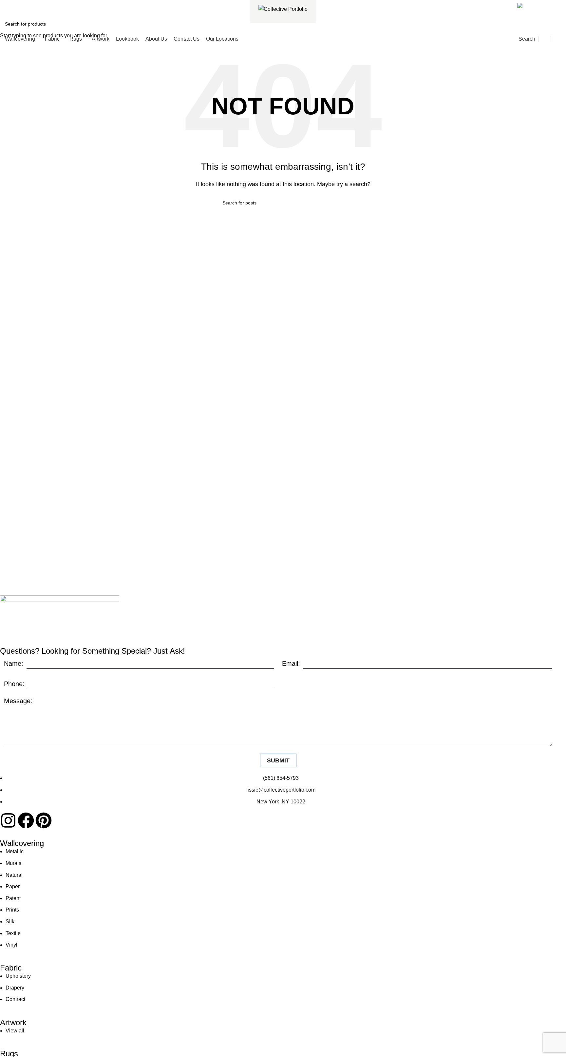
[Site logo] (283, 8)
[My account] (545, 39)
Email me (544, 4)
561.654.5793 (28, 4)
